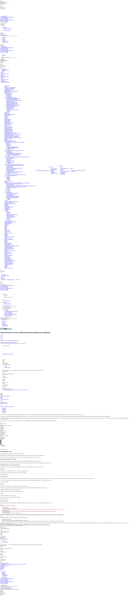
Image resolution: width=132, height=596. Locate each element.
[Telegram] (11, 329)
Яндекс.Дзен (4, 42)
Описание (4, 408)
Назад (7, 295)
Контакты (2, 568)
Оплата (3, 411)
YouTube (3, 40)
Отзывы (3, 410)
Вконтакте (4, 37)
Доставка (4, 412)
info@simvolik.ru (4, 34)
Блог (1, 569)
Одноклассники (5, 41)
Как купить (2, 566)
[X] (5, 329)
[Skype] (9, 329)
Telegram (4, 39)
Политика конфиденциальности (7, 588)
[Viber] (6, 329)
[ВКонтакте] (1, 329)
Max (3, 38)
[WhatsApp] (8, 329)
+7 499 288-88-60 (4, 16)
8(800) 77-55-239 (6, 20)
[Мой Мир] (4, 329)
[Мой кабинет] (0, 273)
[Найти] (1, 6)
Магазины (2, 567)
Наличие (4, 409)
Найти (2, 591)
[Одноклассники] (2, 329)
